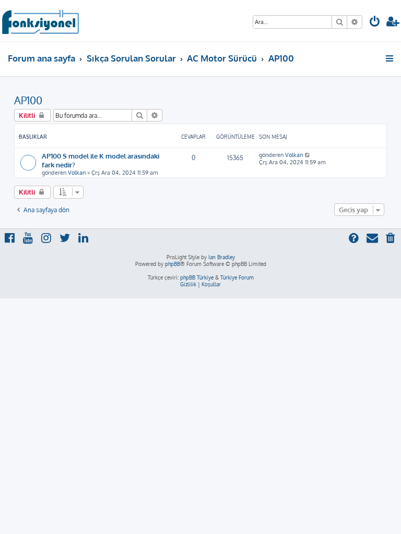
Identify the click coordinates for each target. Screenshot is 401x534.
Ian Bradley (221, 257)
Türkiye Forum (237, 277)
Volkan (77, 172)
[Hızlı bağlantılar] (390, 58)
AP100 (28, 100)
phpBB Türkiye (197, 277)
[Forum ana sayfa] (40, 21)
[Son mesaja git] (307, 155)
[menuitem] (375, 23)
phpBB (172, 264)
